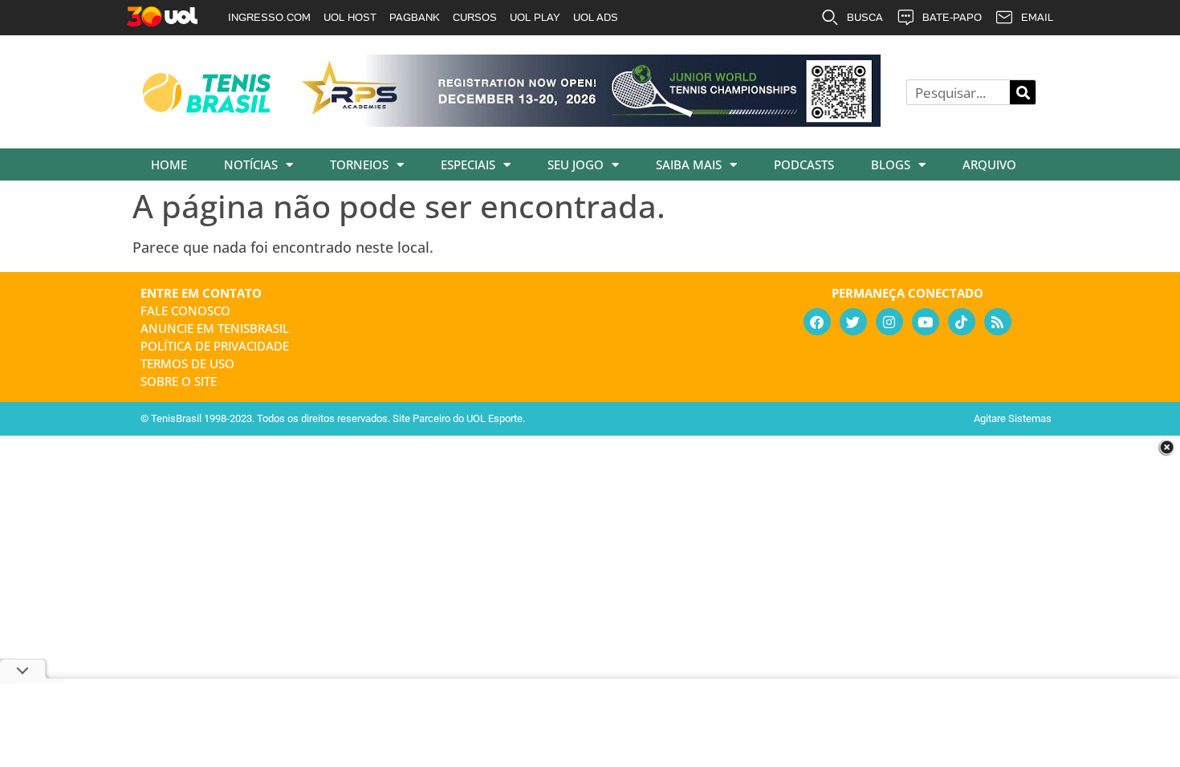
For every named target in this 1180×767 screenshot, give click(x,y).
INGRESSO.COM (269, 17)
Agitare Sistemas (1013, 418)
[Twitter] (853, 321)
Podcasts (804, 164)
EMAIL (1037, 17)
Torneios (359, 164)
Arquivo (989, 164)
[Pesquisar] (1023, 92)
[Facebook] (817, 321)
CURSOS (475, 17)
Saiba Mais (689, 164)
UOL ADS (595, 17)
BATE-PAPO (952, 17)
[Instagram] (889, 321)
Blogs (890, 164)
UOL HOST (349, 17)
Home (169, 164)
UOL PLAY (535, 17)
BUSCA (865, 17)
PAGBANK (414, 17)
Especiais (468, 164)
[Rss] (997, 321)
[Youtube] (925, 321)
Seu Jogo (575, 164)
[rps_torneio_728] (588, 121)
